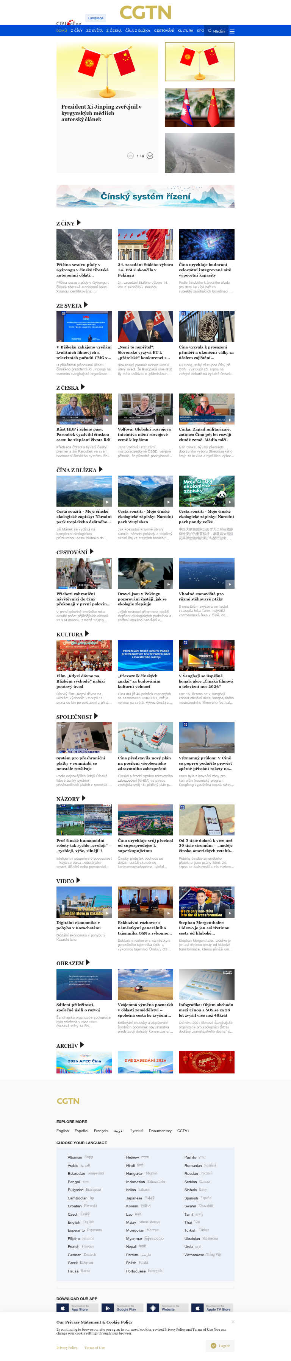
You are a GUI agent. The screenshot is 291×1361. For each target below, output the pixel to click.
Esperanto (85, 1230)
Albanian (80, 1157)
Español (81, 1130)
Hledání (219, 31)
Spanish (199, 1198)
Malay (143, 1222)
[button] (150, 155)
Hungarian (141, 1173)
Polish (137, 1262)
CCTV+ (183, 1130)
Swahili (199, 1206)
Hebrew (137, 1157)
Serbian (197, 1181)
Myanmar (145, 1238)
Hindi (134, 1165)
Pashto (195, 1157)
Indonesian (145, 1181)
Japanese (140, 1198)
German (82, 1254)
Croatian (82, 1206)
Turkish (197, 1230)
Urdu (193, 1246)
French (81, 1246)
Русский (136, 1130)
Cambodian (81, 1198)
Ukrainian (201, 1238)
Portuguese (144, 1271)
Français (101, 1130)
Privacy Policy (66, 1347)
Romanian (200, 1165)
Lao (133, 1214)
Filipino (81, 1238)
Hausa (79, 1271)
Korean (138, 1206)
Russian (199, 1173)
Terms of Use (94, 1347)
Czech (79, 1214)
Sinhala (196, 1189)
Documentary (160, 1130)
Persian (138, 1254)
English (62, 1130)
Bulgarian (84, 1189)
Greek (80, 1262)
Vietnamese (203, 1254)
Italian (138, 1189)
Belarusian (86, 1173)
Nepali (136, 1246)
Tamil (194, 1214)
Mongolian (142, 1230)
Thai (192, 1222)
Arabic (79, 1165)
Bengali (78, 1181)
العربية (119, 1130)
